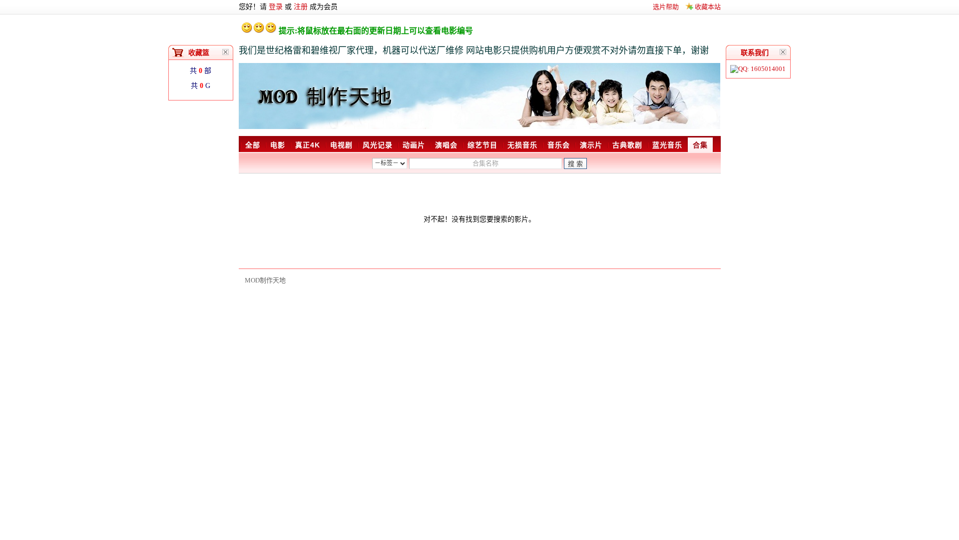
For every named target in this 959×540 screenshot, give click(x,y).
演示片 (591, 145)
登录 (276, 6)
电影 (277, 145)
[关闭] (783, 52)
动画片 (414, 145)
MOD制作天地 (265, 280)
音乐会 (558, 145)
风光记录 (378, 145)
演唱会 (446, 145)
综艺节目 (482, 145)
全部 (252, 145)
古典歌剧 (627, 145)
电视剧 (341, 145)
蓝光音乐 (667, 145)
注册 (301, 6)
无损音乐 (522, 145)
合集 (700, 145)
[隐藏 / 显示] (225, 52)
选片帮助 (666, 6)
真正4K (307, 145)
